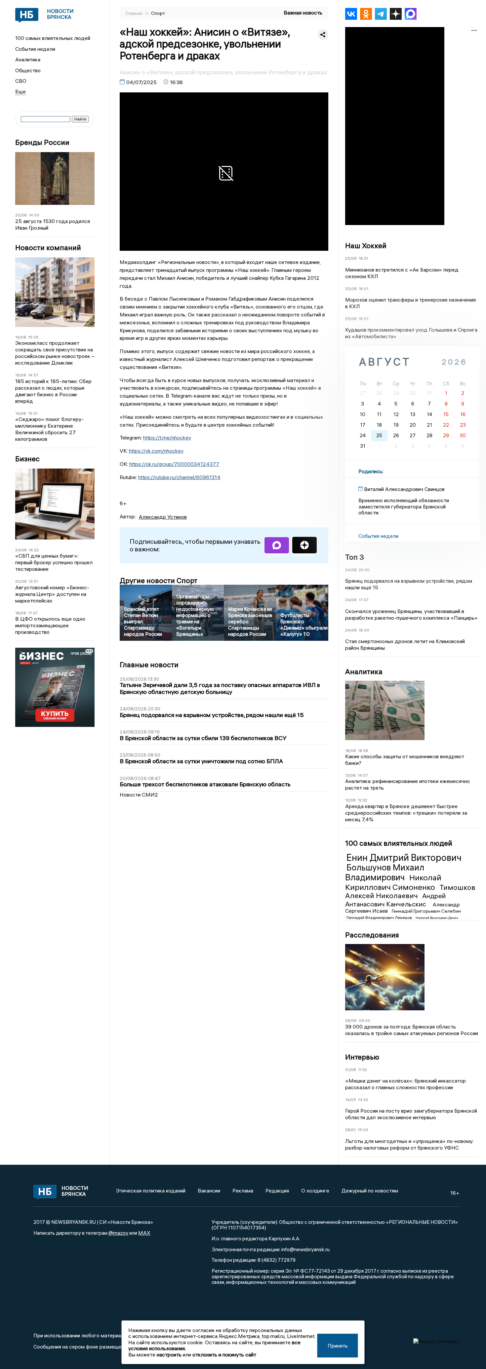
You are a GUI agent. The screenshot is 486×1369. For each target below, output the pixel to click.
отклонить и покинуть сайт (224, 1354)
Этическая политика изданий (150, 1190)
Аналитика (27, 59)
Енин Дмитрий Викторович (404, 857)
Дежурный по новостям (370, 1190)
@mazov (118, 1232)
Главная (134, 13)
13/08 (350, 775)
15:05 (33, 337)
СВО (20, 81)
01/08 (350, 1069)
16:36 (363, 750)
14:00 (34, 214)
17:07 (364, 599)
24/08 (21, 549)
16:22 (34, 549)
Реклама (242, 1190)
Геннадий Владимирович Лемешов (379, 917)
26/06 (351, 1020)
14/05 (350, 1099)
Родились (370, 471)
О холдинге (315, 1190)
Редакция (277, 1190)
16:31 (363, 258)
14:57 (33, 375)
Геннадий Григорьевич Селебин (426, 911)
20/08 (21, 581)
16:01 (363, 288)
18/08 (20, 612)
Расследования (372, 934)
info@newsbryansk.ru (305, 1249)
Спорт (158, 13)
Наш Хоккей (365, 245)
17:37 (33, 612)
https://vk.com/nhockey (156, 450)
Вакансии (209, 1190)
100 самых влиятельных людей (52, 38)
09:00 (364, 1020)
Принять (338, 1345)
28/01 (350, 1129)
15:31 (32, 413)
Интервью (362, 1056)
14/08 (20, 413)
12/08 (350, 800)
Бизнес (27, 459)
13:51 (33, 581)
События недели (35, 49)
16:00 (364, 630)
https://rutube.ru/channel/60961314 (179, 477)
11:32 (362, 1069)
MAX (144, 1232)
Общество (28, 70)
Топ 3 (354, 557)
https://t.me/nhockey (167, 437)
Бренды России (42, 142)
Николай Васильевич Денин (437, 918)
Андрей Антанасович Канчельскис (395, 900)
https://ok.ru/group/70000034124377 (174, 464)
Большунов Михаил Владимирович (384, 872)
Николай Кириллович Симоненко (393, 882)
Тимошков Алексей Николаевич (410, 891)
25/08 (21, 214)
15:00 (363, 1129)
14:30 (363, 1099)
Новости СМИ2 (139, 794)
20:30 (364, 569)
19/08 (20, 337)
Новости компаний (48, 248)
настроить (169, 1354)
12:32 (362, 800)
